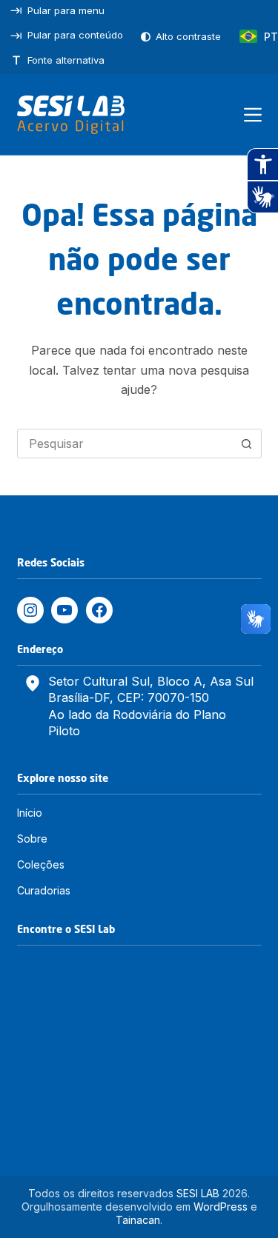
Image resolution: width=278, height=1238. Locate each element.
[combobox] (125, 443)
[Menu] (253, 115)
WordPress (220, 1206)
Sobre (32, 838)
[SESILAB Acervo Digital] (71, 115)
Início (29, 812)
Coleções (40, 864)
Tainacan (138, 1220)
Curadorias (43, 890)
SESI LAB (197, 1193)
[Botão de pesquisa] (247, 443)
